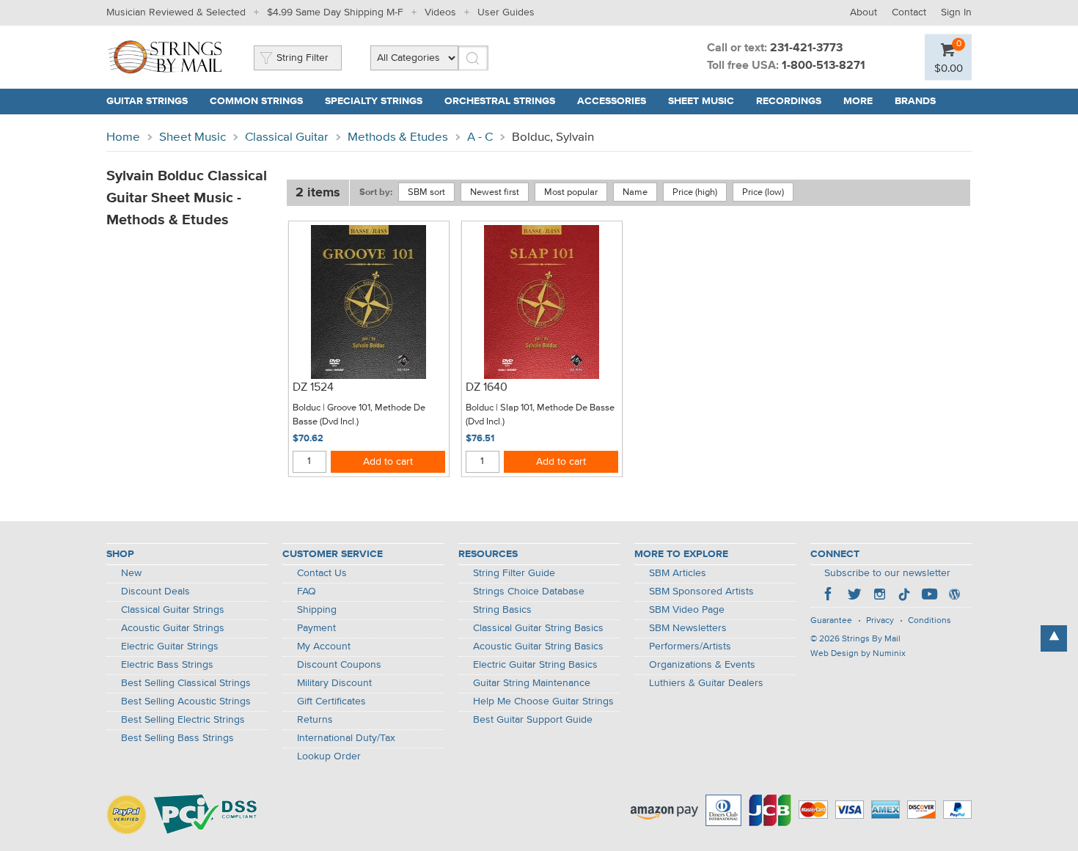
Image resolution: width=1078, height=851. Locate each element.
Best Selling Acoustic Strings (186, 701)
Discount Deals (155, 591)
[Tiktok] (904, 596)
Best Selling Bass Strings (177, 738)
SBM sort (426, 192)
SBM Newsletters (688, 628)
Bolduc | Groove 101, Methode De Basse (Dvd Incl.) (359, 415)
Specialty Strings (373, 101)
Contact (909, 12)
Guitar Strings (147, 101)
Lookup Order (329, 756)
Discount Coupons (339, 665)
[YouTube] (929, 596)
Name (635, 192)
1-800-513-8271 (823, 66)
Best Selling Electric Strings (183, 720)
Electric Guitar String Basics (535, 665)
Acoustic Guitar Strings (172, 628)
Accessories (611, 101)
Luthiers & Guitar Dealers (706, 683)
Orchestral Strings (499, 101)
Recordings (788, 101)
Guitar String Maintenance (531, 683)
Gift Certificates (331, 701)
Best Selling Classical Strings (186, 683)
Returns (315, 720)
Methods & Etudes (398, 137)
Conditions (929, 620)
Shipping (317, 610)
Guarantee (831, 620)
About (863, 12)
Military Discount (334, 683)
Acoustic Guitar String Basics (538, 646)
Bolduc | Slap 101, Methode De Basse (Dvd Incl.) (540, 415)
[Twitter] (854, 596)
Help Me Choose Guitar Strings (543, 701)
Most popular (571, 192)
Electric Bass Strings (167, 665)
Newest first (494, 192)
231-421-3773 (806, 48)
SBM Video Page (687, 610)
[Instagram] (879, 596)
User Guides (506, 12)
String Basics (502, 610)
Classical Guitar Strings (172, 610)
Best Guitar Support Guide (533, 720)
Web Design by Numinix (858, 653)
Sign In (956, 12)
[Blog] (954, 596)
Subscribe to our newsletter (887, 573)
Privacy (880, 620)
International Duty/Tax (346, 738)
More (858, 101)
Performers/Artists (690, 646)
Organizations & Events (702, 665)
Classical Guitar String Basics (538, 628)
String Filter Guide (514, 573)
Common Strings (256, 101)
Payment (316, 628)
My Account (324, 646)
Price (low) (763, 192)
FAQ (306, 591)
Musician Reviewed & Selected (176, 12)
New (131, 573)
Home (123, 137)
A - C (480, 137)
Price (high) (694, 192)
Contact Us (322, 573)
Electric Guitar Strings (170, 646)
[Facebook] (829, 596)
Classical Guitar (287, 137)
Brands (915, 101)
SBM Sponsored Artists (701, 591)
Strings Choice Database (528, 591)
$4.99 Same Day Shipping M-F (335, 12)
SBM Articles (677, 573)
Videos (440, 12)
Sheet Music (701, 101)
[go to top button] (1054, 638)
